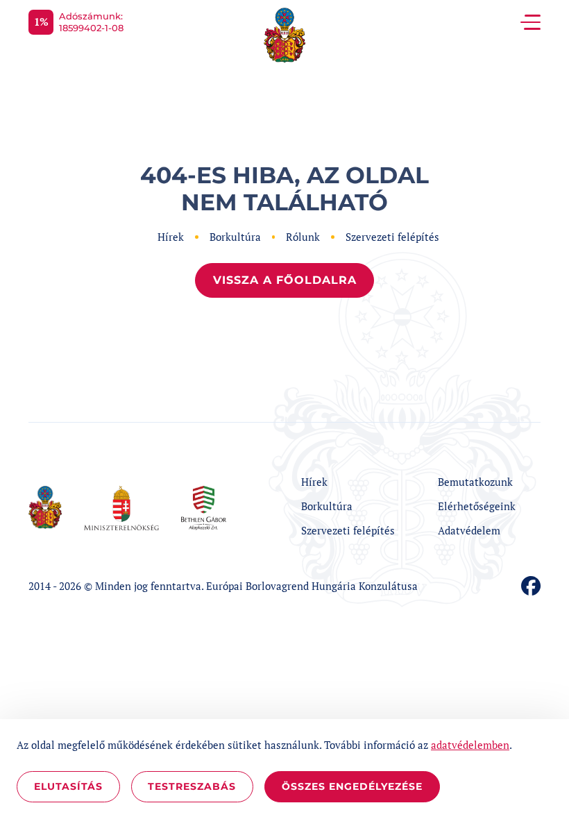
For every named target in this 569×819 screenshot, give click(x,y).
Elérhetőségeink (477, 506)
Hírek (171, 237)
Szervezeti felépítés (392, 237)
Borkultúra (235, 237)
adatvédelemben (470, 745)
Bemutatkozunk (475, 482)
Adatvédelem (469, 530)
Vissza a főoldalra (285, 280)
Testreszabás (192, 786)
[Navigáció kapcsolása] (530, 22)
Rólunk (303, 237)
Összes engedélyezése (352, 786)
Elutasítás (68, 786)
